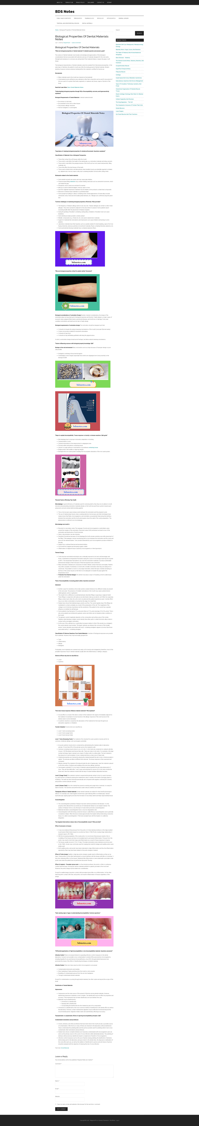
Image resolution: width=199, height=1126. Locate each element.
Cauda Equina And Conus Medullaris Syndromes (129, 78)
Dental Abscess (120, 108)
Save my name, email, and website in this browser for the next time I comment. (78, 1104)
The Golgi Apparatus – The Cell (124, 102)
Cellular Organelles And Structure (125, 99)
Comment (58, 1063)
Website (57, 1096)
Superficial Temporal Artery (123, 69)
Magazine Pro (93, 1120)
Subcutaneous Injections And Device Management (129, 81)
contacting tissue (93, 447)
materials (72, 181)
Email (57, 1088)
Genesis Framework (104, 1120)
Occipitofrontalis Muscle (122, 65)
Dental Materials (65, 1048)
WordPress (112, 1120)
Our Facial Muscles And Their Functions (126, 114)
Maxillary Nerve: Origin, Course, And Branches (128, 49)
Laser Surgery (119, 111)
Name (57, 1081)
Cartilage (118, 75)
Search (118, 30)
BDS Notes (64, 11)
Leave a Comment (76, 42)
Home (56, 30)
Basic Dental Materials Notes (75, 87)
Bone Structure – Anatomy (123, 57)
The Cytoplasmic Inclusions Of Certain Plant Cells (129, 105)
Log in (117, 1120)
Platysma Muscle (120, 72)
